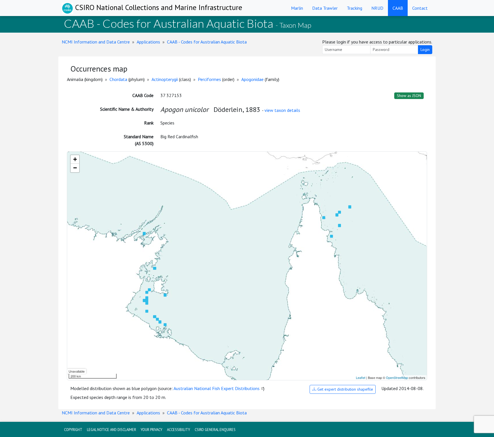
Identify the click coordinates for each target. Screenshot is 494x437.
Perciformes (209, 79)
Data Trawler (325, 8)
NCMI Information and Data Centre (96, 42)
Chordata (118, 79)
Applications (148, 42)
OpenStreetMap (397, 377)
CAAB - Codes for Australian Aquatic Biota (207, 42)
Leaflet (360, 377)
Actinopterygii (165, 79)
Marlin (297, 8)
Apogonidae (252, 79)
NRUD (377, 8)
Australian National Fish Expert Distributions (217, 388)
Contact (420, 8)
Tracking (354, 8)
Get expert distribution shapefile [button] (344, 389)
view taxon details (282, 110)
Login (425, 49)
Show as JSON (409, 95)
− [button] (75, 167)
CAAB (398, 8)
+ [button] (75, 159)
